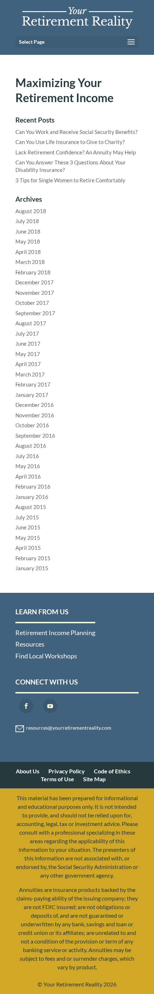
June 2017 (27, 343)
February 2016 (32, 486)
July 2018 (27, 221)
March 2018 (30, 262)
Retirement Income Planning (55, 633)
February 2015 (32, 558)
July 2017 (27, 333)
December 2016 (34, 405)
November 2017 (34, 292)
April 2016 (28, 476)
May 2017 (27, 354)
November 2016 (34, 415)
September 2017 (35, 313)
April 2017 (28, 364)
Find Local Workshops (46, 656)
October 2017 (32, 302)
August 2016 (30, 445)
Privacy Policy (66, 771)
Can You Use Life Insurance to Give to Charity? (70, 142)
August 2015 (30, 507)
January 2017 (31, 395)
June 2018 (27, 231)
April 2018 (28, 252)
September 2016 (35, 435)
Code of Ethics (112, 771)
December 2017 (34, 282)
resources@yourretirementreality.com (68, 728)
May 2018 (27, 241)
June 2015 (27, 527)
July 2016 (27, 456)
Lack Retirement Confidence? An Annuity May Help (75, 152)
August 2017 (30, 323)
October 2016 (32, 425)
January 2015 (31, 568)
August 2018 (30, 211)
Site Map (94, 778)
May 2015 (27, 537)
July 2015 (27, 517)
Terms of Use (57, 778)
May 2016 (27, 466)
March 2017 (30, 374)
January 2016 (31, 497)
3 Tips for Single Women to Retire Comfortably (70, 180)
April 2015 (28, 547)
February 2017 (32, 384)
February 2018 (32, 272)
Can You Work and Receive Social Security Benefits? (76, 132)
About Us (27, 771)
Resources (29, 644)
